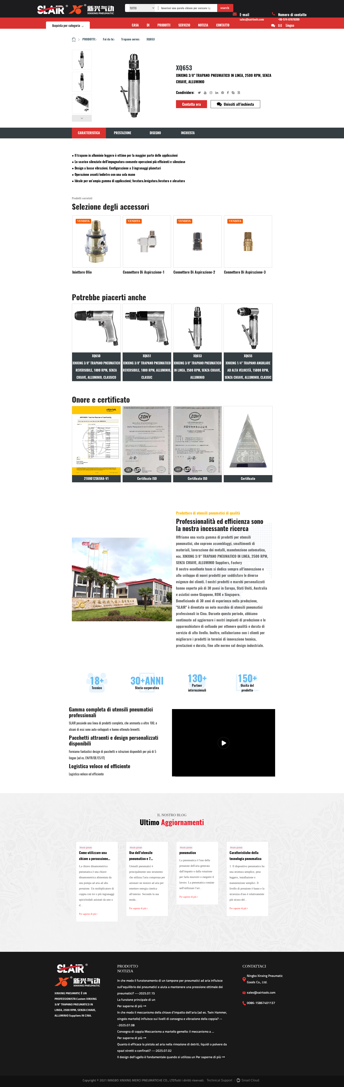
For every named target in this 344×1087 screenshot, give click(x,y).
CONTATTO (222, 25)
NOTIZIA (203, 25)
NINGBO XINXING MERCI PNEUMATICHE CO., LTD (141, 1080)
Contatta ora (191, 104)
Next (82, 118)
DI (148, 25)
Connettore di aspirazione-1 (144, 272)
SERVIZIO (184, 25)
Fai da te (108, 39)
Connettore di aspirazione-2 (194, 272)
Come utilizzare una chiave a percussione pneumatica (93, 858)
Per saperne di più (88, 914)
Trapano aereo (130, 39)
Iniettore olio (82, 272)
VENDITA (83, 221)
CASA (135, 25)
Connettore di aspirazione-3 (245, 272)
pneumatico (187, 852)
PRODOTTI (163, 25)
